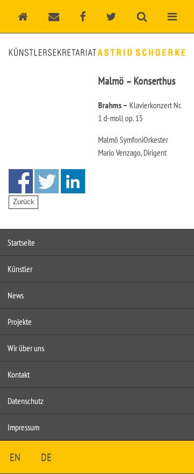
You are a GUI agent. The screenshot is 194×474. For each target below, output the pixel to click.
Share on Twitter (46, 181)
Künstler (20, 268)
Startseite (21, 242)
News (16, 295)
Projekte (20, 321)
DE (46, 457)
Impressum (23, 427)
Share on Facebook (21, 181)
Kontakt (19, 374)
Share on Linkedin (73, 181)
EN (15, 457)
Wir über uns (26, 348)
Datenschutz (26, 400)
